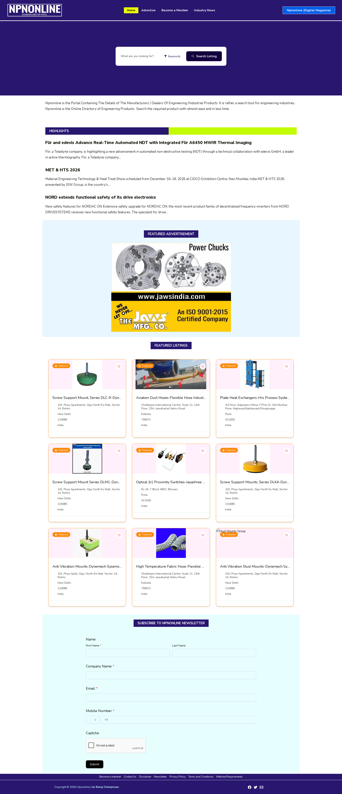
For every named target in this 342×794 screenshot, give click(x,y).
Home (131, 10)
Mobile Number (100, 710)
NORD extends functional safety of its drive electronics (100, 197)
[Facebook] (249, 787)
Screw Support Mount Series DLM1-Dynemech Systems (97, 482)
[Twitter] (255, 787)
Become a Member (175, 10)
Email (92, 688)
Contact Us (130, 777)
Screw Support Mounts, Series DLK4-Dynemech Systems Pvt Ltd (272, 482)
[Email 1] (261, 787)
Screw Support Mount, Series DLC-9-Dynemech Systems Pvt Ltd (104, 397)
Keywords (174, 56)
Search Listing (206, 56)
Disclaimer (145, 777)
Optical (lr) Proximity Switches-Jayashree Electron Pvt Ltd (182, 482)
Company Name (100, 666)
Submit (94, 764)
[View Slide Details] (171, 287)
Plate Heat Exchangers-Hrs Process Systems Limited (262, 397)
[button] (309, 10)
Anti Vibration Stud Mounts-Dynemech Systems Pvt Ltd (265, 566)
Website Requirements (229, 777)
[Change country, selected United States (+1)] (92, 719)
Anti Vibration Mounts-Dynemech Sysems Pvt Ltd (92, 566)
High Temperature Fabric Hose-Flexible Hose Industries (181, 566)
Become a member (110, 777)
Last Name (179, 645)
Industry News (204, 10)
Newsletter (160, 777)
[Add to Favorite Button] (119, 366)
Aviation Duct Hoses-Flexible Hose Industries (172, 397)
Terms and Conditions (201, 777)
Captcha (92, 733)
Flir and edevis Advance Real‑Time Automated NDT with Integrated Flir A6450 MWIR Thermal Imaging (148, 142)
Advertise (148, 10)
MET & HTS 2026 (62, 170)
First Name (93, 645)
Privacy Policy (177, 777)
